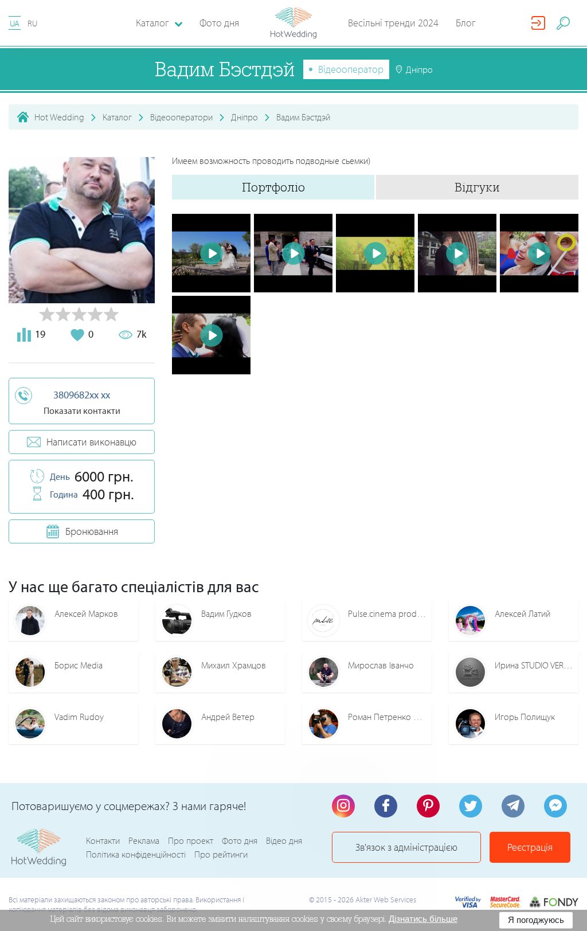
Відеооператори (181, 117)
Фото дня (219, 22)
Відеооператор (350, 69)
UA (14, 23)
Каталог (117, 117)
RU (32, 23)
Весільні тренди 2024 (393, 22)
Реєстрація (530, 847)
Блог (466, 22)
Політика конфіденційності (136, 854)
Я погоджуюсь (536, 920)
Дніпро (244, 117)
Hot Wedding (59, 117)
